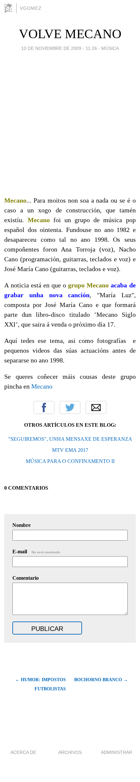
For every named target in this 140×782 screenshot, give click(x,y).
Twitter (70, 407)
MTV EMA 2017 (70, 450)
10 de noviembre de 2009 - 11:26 (59, 48)
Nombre (21, 525)
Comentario (25, 578)
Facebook (44, 407)
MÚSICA (110, 48)
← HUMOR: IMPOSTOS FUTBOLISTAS (40, 684)
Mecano (41, 386)
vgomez (31, 8)
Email (96, 407)
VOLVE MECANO (70, 33)
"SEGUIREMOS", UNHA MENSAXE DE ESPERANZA (70, 439)
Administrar (116, 752)
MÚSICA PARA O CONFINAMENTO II (70, 461)
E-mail (36, 551)
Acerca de (23, 752)
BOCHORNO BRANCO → (101, 679)
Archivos (70, 752)
